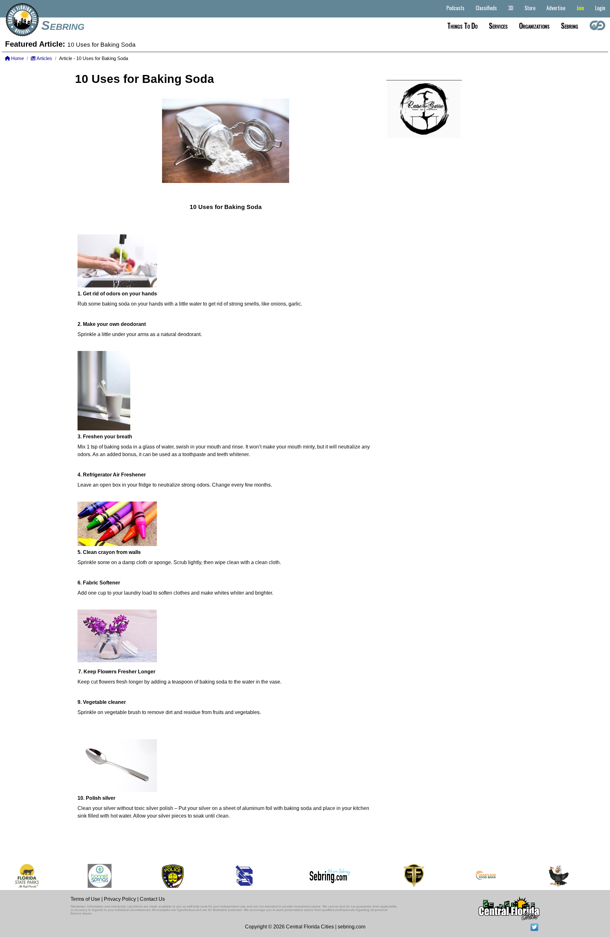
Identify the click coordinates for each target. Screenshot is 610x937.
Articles (44, 58)
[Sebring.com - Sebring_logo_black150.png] (309, 876)
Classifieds (486, 8)
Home (17, 58)
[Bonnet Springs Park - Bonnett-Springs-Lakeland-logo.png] (79, 876)
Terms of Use (85, 899)
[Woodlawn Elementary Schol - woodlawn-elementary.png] (538, 876)
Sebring (63, 25)
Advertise (555, 8)
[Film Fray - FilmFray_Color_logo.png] (393, 876)
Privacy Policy (120, 899)
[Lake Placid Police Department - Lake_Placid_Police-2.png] (152, 876)
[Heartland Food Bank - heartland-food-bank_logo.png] (466, 876)
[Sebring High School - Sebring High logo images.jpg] (225, 876)
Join (580, 8)
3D (510, 8)
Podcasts (455, 8)
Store (530, 8)
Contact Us (152, 899)
